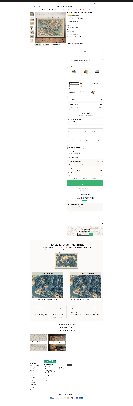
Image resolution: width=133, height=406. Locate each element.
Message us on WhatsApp (49, 368)
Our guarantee (70, 223)
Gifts (76, 9)
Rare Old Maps (46, 9)
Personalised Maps (85, 9)
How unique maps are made (73, 220)
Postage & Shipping (33, 368)
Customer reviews (32, 382)
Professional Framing (33, 363)
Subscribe (70, 365)
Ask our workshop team (76, 36)
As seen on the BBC (33, 387)
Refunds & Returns (32, 370)
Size (85, 99)
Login (45, 385)
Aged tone (78, 153)
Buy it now (85, 184)
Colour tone (71, 151)
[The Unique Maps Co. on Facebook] (61, 368)
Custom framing (32, 377)
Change (81, 43)
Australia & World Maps (59, 9)
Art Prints (71, 9)
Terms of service (32, 391)
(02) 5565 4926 (47, 366)
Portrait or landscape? (74, 119)
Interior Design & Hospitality (34, 365)
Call (87, 190)
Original (70, 153)
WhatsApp (92, 190)
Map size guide (32, 372)
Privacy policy (32, 389)
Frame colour (71, 81)
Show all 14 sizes (85, 113)
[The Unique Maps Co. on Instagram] (59, 368)
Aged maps (31, 375)
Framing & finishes (71, 217)
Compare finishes (86, 78)
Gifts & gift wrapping (33, 384)
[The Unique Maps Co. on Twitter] (63, 368)
